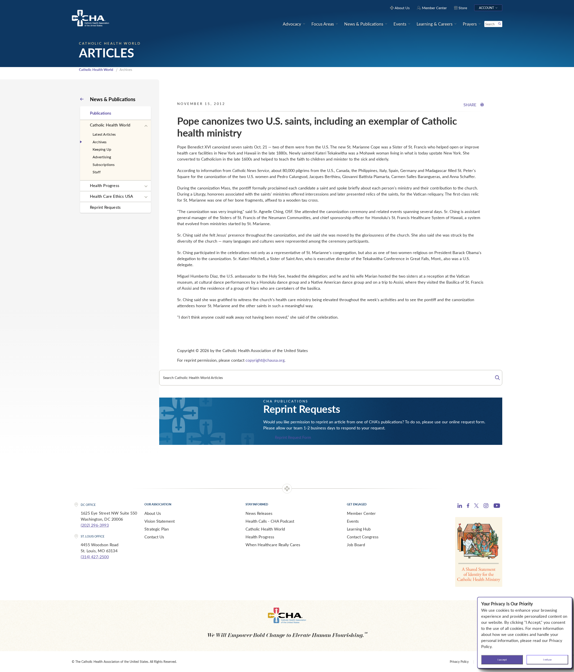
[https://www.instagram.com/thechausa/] (486, 506)
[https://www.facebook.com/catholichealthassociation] (468, 506)
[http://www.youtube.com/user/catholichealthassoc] (497, 506)
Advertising (102, 156)
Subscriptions (104, 164)
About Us (152, 513)
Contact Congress (362, 536)
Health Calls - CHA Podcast (270, 521)
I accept (502, 659)
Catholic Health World (96, 69)
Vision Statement (159, 521)
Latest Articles (104, 134)
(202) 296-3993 (95, 525)
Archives (100, 141)
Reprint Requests (105, 207)
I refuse (547, 659)
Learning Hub (359, 529)
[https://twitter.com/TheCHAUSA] (476, 506)
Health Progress (104, 185)
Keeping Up (102, 149)
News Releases (259, 513)
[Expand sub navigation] (145, 126)
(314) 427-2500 (95, 556)
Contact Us (154, 536)
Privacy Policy (459, 661)
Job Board (356, 544)
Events (353, 521)
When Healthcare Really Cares (273, 544)
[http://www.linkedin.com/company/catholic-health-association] (459, 506)
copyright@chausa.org (265, 360)
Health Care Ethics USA (111, 196)
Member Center (361, 513)
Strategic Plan (156, 529)
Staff (97, 172)
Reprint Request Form (293, 437)
